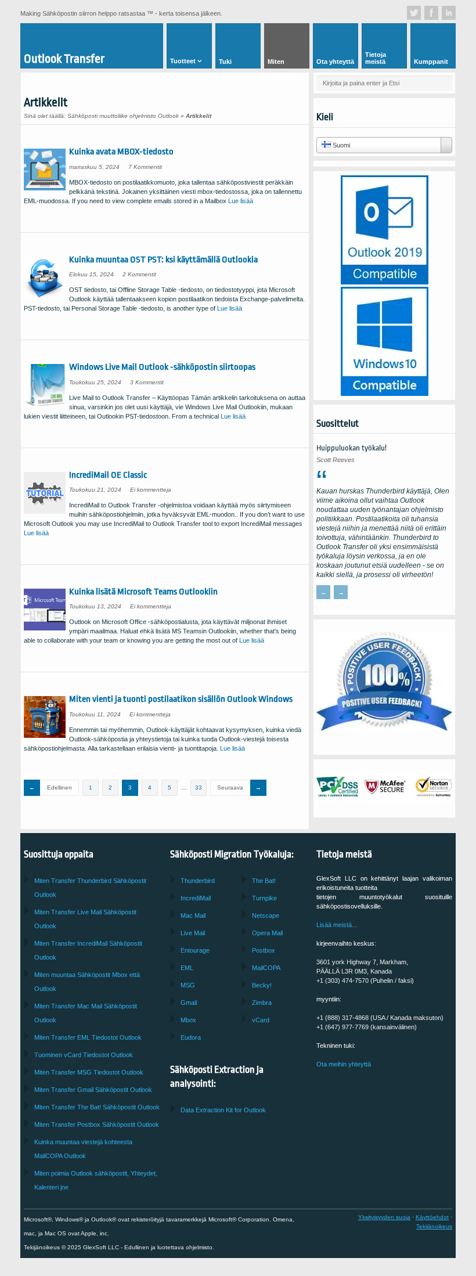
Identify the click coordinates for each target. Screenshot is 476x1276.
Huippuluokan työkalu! (351, 448)
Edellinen (59, 787)
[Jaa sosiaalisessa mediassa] (414, 13)
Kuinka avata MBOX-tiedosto (121, 151)
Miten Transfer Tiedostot (88, 1037)
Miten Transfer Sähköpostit (93, 1089)
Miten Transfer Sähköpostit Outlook (96, 1124)
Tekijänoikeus (434, 1226)
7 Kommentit (145, 167)
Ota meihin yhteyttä (343, 1064)
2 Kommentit (139, 274)
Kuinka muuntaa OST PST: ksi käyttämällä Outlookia (163, 259)
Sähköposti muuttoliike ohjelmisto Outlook (123, 116)
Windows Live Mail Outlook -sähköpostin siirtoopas (162, 367)
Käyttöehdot (432, 1217)
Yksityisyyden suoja (384, 1217)
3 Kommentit (147, 382)
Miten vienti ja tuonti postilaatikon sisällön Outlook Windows (181, 699)
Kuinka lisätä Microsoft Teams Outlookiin (143, 591)
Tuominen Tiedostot (83, 1054)
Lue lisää (240, 200)
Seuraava (230, 787)
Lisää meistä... (336, 924)
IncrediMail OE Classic (108, 475)
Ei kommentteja (150, 489)
